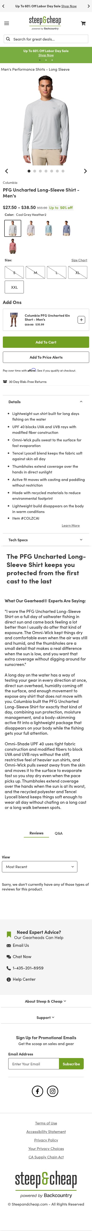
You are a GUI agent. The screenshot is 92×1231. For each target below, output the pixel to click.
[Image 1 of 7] (29, 171)
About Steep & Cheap (44, 1001)
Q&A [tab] (59, 833)
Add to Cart (46, 342)
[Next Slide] (88, 6)
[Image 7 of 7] (63, 171)
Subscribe (71, 1063)
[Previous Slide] (3, 6)
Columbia (10, 183)
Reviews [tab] (36, 832)
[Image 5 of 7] (51, 171)
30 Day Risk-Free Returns (27, 382)
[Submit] (8, 39)
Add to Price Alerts (46, 357)
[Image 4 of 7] (46, 171)
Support (44, 1017)
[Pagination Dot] (40, 60)
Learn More (71, 525)
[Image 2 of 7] (35, 171)
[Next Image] (85, 171)
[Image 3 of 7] (40, 171)
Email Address (20, 1053)
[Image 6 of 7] (57, 171)
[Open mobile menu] (6, 23)
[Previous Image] (6, 171)
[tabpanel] (46, 871)
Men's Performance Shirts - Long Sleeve (35, 69)
